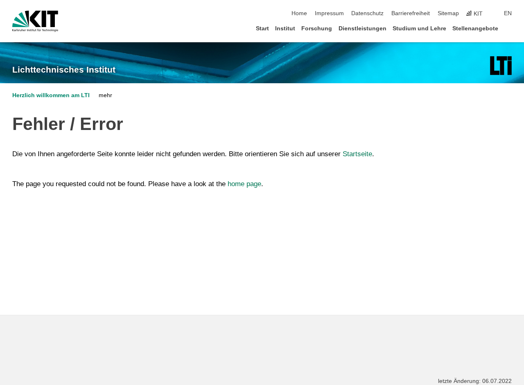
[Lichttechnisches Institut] (501, 65)
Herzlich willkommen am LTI (51, 95)
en (508, 13)
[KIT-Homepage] (35, 21)
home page (244, 184)
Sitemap (448, 13)
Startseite (357, 154)
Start (262, 28)
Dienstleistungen (362, 28)
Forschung (316, 28)
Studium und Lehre (419, 28)
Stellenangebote (475, 28)
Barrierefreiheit (410, 13)
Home (299, 13)
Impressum (329, 13)
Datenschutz (367, 13)
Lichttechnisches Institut (63, 70)
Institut (285, 28)
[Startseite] (509, 28)
